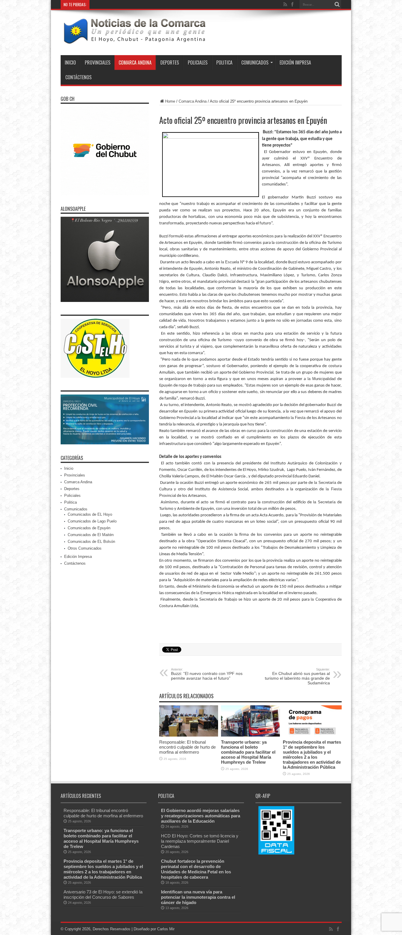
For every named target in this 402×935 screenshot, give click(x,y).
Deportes (169, 62)
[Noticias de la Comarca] (134, 40)
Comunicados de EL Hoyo (90, 514)
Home (170, 101)
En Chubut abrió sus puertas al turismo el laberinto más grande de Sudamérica (297, 676)
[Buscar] (337, 4)
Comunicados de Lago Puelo (92, 521)
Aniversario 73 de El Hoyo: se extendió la (125, 4)
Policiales (197, 62)
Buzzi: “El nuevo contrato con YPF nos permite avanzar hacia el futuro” (206, 674)
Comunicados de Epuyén (89, 528)
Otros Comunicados (85, 548)
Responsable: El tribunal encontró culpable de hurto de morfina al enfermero (187, 747)
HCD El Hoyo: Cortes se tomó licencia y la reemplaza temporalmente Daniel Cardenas (199, 841)
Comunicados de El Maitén (91, 535)
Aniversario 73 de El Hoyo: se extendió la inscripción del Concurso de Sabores (103, 894)
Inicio (70, 62)
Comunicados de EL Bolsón (91, 541)
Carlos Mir (166, 929)
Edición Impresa (295, 62)
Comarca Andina (135, 62)
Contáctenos (78, 77)
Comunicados (254, 62)
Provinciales (97, 62)
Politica (224, 62)
